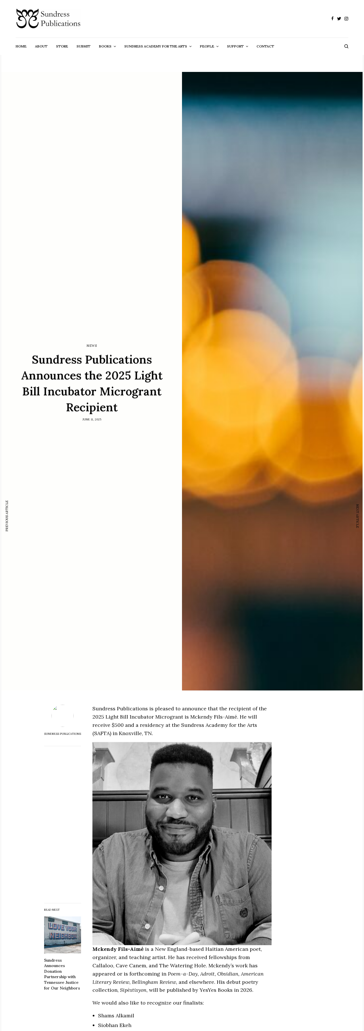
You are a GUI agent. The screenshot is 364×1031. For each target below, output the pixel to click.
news (91, 345)
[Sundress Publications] (48, 19)
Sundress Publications (62, 734)
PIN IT (185, 843)
